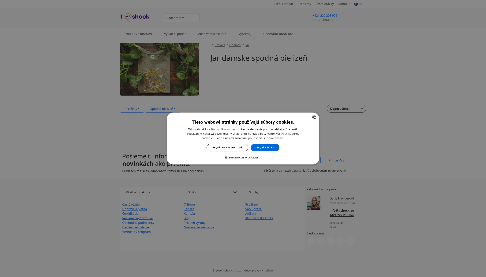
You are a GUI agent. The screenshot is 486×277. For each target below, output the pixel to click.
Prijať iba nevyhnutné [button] (227, 147)
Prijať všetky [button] (265, 147)
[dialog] (243, 139)
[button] (242, 157)
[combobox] (314, 117)
